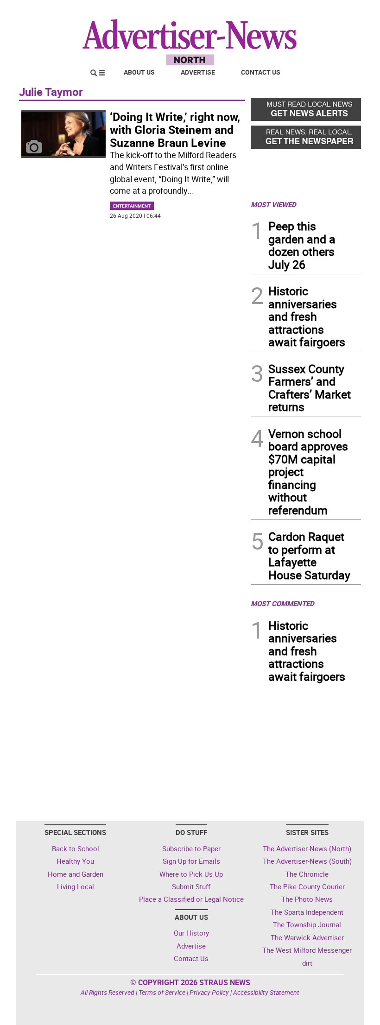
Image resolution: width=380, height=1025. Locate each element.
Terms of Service (162, 992)
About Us (139, 72)
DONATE (338, 10)
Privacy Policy (209, 992)
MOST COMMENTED (282, 603)
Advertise (198, 72)
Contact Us (260, 72)
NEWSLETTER (286, 10)
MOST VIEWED (273, 204)
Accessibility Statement (266, 992)
